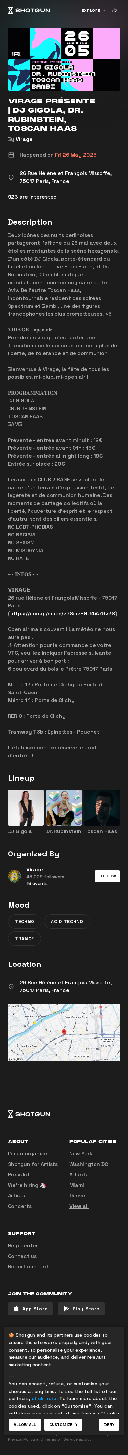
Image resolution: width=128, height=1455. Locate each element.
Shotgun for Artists (33, 1164)
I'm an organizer (28, 1153)
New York (81, 1153)
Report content (28, 1266)
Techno (24, 921)
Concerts (20, 1206)
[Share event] (114, 10)
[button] (107, 876)
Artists (16, 1195)
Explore (91, 10)
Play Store (86, 1309)
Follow (107, 876)
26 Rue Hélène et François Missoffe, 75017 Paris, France (66, 986)
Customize (60, 1424)
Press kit (19, 1174)
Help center (23, 1245)
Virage (24, 139)
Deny (109, 1424)
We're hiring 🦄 (27, 1185)
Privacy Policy (21, 1439)
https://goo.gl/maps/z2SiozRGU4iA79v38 (62, 613)
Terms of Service (61, 1439)
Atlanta (79, 1174)
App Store (35, 1309)
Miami (76, 1185)
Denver (78, 1195)
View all (79, 1206)
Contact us (22, 1256)
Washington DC (88, 1164)
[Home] (29, 10)
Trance (24, 939)
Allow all (25, 1424)
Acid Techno (67, 921)
